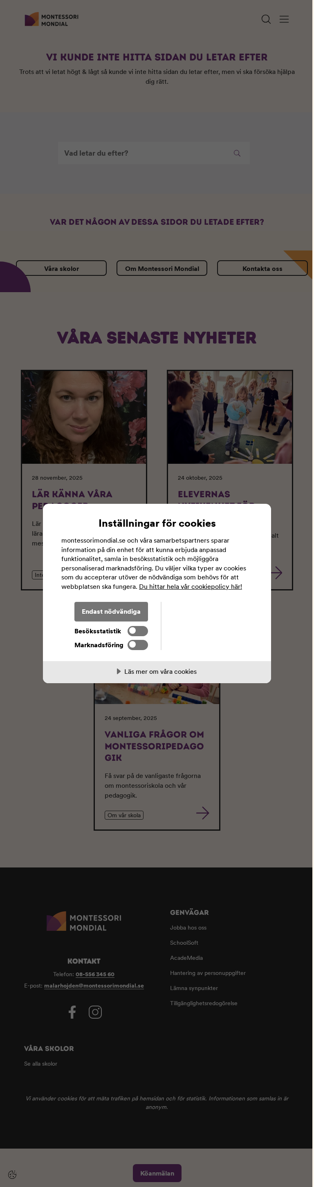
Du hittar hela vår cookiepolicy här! (190, 586)
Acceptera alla (207, 611)
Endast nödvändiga (111, 611)
